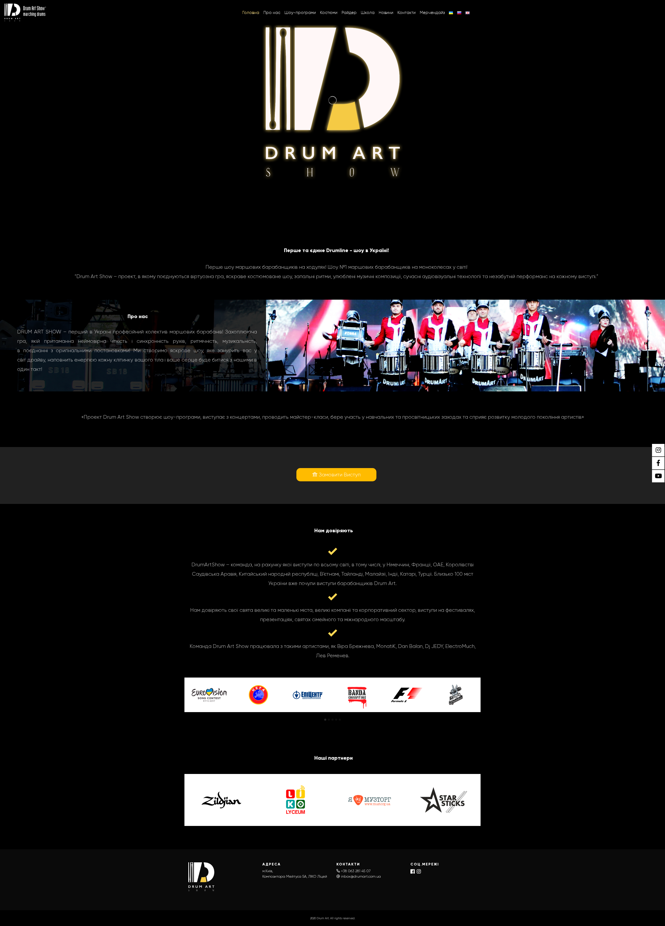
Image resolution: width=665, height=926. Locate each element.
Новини (386, 12)
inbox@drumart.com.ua (361, 876)
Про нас (271, 12)
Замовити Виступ (339, 475)
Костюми (328, 12)
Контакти (406, 12)
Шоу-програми (300, 12)
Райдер (349, 12)
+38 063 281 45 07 (356, 871)
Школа (368, 12)
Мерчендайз (432, 12)
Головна (250, 12)
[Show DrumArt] (25, 12)
